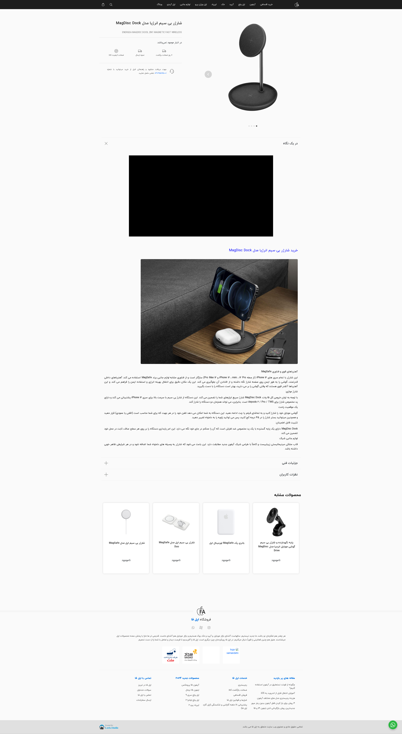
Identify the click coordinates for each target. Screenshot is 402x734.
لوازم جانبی (185, 4)
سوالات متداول (144, 690)
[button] (208, 74)
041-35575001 (160, 73)
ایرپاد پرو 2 (194, 705)
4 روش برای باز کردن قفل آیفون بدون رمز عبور (273, 703)
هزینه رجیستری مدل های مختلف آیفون (276, 698)
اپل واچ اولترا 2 (192, 700)
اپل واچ (241, 4)
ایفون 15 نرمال (192, 690)
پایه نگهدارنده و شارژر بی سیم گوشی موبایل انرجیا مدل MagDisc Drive (276, 546)
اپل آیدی (171, 4)
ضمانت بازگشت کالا (238, 690)
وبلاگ (159, 4)
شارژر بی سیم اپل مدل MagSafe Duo (177, 544)
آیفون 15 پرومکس (190, 685)
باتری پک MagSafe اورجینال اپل (226, 543)
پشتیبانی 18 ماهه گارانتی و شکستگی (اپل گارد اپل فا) (225, 706)
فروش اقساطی (240, 695)
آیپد (231, 4)
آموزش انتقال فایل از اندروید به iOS (278, 693)
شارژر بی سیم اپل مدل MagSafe (127, 543)
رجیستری (242, 685)
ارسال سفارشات (143, 700)
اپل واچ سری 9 (192, 695)
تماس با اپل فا (144, 695)
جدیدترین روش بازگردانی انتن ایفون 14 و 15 (274, 708)
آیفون (252, 4)
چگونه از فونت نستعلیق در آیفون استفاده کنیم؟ (275, 686)
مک (223, 4)
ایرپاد (214, 4)
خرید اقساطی (266, 4)
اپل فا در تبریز (144, 685)
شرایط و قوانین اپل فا (237, 700)
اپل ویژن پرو (201, 4)
